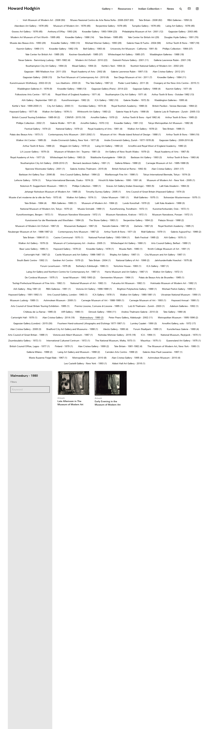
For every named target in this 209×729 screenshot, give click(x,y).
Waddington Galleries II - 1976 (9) (34, 88)
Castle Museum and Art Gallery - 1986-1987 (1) (79, 254)
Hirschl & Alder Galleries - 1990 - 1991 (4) (120, 180)
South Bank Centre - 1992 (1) (32, 260)
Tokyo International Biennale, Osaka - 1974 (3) (69, 180)
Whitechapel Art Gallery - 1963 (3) (67, 157)
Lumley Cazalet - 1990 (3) (143, 323)
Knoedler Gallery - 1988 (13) (71, 88)
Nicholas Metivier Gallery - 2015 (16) (117, 335)
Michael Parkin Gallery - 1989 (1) (179, 289)
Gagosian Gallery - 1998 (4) (147, 88)
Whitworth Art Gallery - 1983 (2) (94, 111)
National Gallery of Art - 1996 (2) (132, 260)
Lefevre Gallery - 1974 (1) (27, 180)
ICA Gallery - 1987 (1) (157, 266)
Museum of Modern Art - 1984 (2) (99, 203)
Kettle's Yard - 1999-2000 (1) (27, 106)
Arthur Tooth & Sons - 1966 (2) (39, 146)
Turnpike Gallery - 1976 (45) (146, 26)
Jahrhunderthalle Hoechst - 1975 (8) (173, 260)
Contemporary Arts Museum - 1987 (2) (78, 231)
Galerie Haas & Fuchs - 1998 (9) (132, 111)
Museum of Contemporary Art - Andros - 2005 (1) (79, 243)
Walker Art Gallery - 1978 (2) (142, 128)
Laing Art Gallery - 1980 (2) (109, 146)
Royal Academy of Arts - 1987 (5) (172, 151)
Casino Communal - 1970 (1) (68, 237)
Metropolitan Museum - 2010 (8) (89, 357)
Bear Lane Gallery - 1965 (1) (33, 249)
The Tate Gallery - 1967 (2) (99, 83)
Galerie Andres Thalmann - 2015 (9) (88, 169)
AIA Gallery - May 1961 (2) (27, 289)
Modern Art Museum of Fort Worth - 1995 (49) (35, 37)
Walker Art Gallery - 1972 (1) (168, 271)
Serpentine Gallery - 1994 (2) (138, 220)
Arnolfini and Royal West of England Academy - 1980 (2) (157, 146)
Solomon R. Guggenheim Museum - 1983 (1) (43, 186)
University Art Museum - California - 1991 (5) (133, 48)
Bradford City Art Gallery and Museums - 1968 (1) (72, 329)
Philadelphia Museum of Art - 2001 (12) (142, 31)
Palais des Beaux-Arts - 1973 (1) (26, 134)
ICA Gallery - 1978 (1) (104, 294)
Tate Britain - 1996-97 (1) (35, 237)
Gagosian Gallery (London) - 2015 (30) (32, 323)
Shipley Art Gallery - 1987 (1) (124, 254)
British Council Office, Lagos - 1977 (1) (30, 346)
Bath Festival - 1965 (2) (147, 237)
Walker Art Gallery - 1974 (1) (81, 197)
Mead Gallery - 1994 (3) (84, 66)
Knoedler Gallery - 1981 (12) (128, 123)
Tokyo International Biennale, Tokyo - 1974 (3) (166, 174)
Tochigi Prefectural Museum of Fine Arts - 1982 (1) (38, 283)
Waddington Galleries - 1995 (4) (170, 100)
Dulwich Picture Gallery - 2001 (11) (131, 60)
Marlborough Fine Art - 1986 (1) (121, 174)
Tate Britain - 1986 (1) (173, 128)
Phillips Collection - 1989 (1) (86, 186)
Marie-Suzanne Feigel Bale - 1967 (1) (48, 357)
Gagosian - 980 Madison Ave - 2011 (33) (45, 71)
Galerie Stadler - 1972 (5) (136, 100)
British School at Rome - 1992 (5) (129, 169)
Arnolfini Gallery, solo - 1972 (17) (179, 323)
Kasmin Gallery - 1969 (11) (30, 48)
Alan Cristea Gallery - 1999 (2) (93, 346)
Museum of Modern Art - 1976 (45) (71, 26)
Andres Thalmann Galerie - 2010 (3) (139, 311)
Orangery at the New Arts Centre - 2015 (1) (176, 83)
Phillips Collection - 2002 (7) (30, 123)
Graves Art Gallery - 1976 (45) (27, 31)
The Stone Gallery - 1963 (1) (103, 220)
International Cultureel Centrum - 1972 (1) (68, 340)
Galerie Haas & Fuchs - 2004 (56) (144, 43)
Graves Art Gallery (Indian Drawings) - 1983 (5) (130, 186)
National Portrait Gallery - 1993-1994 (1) (109, 237)
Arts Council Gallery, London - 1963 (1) (67, 294)
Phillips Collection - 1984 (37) (177, 48)
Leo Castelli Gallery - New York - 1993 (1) (85, 363)
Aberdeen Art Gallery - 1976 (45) (31, 26)
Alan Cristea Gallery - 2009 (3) (25, 329)
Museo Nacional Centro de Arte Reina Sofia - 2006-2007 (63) (102, 20)
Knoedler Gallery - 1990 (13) (65, 43)
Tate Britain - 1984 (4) (35, 203)
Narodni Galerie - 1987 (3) (115, 226)
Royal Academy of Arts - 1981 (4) (105, 128)
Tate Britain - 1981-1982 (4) (128, 346)
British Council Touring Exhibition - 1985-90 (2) (36, 117)
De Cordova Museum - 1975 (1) (41, 277)
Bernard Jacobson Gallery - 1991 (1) (91, 163)
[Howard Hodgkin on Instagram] (197, 9)
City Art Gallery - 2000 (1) (60, 106)
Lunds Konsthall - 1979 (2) (136, 203)
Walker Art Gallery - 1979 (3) (33, 243)
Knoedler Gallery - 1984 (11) (171, 77)
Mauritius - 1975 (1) (151, 340)
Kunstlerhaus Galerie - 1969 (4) (183, 329)
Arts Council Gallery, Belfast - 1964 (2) (80, 174)
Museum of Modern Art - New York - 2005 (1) (171, 180)
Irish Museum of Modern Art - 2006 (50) (44, 20)
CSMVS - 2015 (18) (75, 117)
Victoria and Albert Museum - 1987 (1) (73, 335)
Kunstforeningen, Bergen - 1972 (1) (34, 214)
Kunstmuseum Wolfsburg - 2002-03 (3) (30, 83)
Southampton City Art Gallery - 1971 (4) (125, 94)
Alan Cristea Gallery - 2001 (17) (168, 169)
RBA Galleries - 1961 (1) (58, 289)
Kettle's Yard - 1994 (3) (113, 66)
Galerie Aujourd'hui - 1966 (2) (186, 231)
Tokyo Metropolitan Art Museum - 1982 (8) (170, 123)
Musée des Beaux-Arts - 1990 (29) (28, 43)
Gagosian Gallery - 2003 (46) (182, 31)
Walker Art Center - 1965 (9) (31, 140)
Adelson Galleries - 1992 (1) (184, 306)
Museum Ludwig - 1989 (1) (24, 300)
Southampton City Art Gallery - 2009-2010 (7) (44, 163)
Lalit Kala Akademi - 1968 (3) (170, 203)
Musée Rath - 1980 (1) (130, 249)
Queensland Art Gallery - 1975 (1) (183, 340)
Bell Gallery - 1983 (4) (94, 48)
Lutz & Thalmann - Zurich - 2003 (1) (146, 306)
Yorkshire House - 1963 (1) (127, 266)
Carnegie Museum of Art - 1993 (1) (147, 300)
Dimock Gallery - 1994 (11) (102, 311)
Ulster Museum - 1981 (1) (115, 197)
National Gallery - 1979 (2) (69, 128)
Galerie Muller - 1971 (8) (62, 123)
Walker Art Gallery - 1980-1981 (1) (138, 294)
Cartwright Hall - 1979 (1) (24, 317)
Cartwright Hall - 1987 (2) (37, 254)
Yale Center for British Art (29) (143, 37)
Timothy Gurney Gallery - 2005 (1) (103, 191)
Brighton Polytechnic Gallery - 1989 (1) (137, 289)
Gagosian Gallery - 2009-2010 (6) (176, 140)
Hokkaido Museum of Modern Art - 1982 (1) (173, 283)
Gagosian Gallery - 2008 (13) (37, 77)
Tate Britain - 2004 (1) (100, 260)
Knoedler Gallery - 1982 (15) (63, 48)
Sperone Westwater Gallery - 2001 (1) (45, 169)
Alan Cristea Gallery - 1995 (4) (127, 357)
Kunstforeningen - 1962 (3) (75, 100)
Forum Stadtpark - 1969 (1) (147, 329)
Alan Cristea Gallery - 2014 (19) (58, 317)
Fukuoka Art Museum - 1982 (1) (128, 283)
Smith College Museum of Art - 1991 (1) (169, 249)
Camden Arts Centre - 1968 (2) (121, 352)
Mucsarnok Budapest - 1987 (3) (80, 226)
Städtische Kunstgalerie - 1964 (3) (108, 157)
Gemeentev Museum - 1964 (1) (117, 277)
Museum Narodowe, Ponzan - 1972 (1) (172, 214)
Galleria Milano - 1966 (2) (128, 163)
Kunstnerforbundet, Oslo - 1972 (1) (171, 209)
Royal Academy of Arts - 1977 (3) (27, 157)
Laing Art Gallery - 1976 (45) (180, 26)
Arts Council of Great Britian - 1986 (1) (28, 335)
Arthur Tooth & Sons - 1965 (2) (181, 117)
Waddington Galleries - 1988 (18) (167, 54)
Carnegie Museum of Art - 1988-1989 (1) (102, 300)
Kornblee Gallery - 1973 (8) (92, 106)
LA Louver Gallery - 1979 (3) (34, 151)
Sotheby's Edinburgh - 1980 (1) (92, 266)
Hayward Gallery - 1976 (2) (67, 249)
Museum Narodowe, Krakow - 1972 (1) (126, 214)
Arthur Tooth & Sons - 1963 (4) (183, 157)
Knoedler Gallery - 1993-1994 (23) (99, 31)
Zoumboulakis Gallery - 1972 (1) (24, 340)
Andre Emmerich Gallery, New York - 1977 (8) (75, 140)
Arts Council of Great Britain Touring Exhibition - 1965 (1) (40, 306)
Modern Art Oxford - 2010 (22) (91, 60)
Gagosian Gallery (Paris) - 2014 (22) (109, 88)
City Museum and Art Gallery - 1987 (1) (165, 254)
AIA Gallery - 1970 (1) (175, 237)
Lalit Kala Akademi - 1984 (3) (174, 186)
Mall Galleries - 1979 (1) (153, 231)
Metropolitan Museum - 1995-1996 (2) (178, 317)
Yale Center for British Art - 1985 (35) (44, 54)
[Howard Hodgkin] (24, 8)
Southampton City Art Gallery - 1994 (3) (46, 66)
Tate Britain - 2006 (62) (150, 20)
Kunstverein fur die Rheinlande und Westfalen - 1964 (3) (54, 220)
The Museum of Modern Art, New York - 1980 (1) (173, 346)
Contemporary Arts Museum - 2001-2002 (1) (71, 134)
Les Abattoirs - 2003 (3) (68, 83)
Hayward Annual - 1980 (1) (185, 300)
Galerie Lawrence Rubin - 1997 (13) (129, 71)
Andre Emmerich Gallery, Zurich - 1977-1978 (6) (129, 140)
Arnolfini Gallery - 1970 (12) (94, 123)
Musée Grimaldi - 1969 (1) (91, 209)
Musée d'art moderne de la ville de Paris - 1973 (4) (35, 197)
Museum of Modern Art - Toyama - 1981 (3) (77, 151)
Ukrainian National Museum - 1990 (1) (181, 294)
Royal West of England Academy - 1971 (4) (77, 94)
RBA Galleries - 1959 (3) (179, 20)
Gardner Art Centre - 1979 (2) (68, 260)
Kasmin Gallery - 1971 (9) (179, 88)
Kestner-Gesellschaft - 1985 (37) (86, 54)
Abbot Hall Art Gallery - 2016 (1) (128, 363)
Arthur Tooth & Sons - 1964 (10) (182, 134)
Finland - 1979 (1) (64, 346)
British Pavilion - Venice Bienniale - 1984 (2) (174, 106)
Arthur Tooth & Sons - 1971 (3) (120, 231)
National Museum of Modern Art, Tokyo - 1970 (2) (46, 209)
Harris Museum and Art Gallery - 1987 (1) (126, 271)
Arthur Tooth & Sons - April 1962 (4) (141, 117)
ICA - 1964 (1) (148, 335)
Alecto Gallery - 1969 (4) (115, 329)
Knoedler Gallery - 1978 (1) (100, 249)
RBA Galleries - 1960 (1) (64, 203)
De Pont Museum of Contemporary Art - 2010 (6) (83, 77)
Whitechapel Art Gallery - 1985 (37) (126, 54)
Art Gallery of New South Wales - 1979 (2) (127, 151)
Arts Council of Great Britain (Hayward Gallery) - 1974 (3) (155, 191)
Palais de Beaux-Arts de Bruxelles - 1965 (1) (161, 277)
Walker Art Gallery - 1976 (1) (57, 111)
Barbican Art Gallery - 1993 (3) (146, 157)
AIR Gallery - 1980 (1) (72, 311)
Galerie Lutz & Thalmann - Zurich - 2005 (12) (177, 111)
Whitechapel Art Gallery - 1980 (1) (128, 243)
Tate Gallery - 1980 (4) (174, 311)
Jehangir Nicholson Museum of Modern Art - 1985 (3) (52, 191)
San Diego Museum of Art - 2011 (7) (133, 77)
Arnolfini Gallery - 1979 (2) (104, 117)
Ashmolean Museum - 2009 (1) (60, 300)
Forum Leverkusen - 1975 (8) (55, 266)
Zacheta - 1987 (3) (143, 226)
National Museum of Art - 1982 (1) (88, 283)
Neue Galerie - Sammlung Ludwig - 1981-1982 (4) (44, 60)
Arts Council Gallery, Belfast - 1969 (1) (171, 243)
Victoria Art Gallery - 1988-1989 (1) (94, 289)
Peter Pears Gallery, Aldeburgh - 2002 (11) (131, 317)
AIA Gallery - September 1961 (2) (39, 100)
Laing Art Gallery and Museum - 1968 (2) (79, 352)
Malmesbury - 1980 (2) (92, 317)
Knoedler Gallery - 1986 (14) (79, 37)
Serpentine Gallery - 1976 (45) (111, 26)
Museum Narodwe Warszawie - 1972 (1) (79, 214)
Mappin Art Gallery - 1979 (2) (75, 146)
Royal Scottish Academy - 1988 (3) (129, 106)
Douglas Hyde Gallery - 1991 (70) (181, 37)
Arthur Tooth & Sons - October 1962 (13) (173, 94)
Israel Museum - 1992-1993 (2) (79, 277)
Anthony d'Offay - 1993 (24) (62, 31)
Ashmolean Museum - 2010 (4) (164, 357)
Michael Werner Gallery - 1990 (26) (103, 43)
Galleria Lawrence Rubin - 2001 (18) (172, 60)
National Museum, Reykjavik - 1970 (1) (181, 335)
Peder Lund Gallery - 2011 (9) (133, 83)
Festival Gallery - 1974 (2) (37, 128)
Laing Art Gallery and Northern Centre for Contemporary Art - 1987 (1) (63, 271)
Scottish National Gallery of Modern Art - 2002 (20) (156, 66)
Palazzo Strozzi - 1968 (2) (171, 220)
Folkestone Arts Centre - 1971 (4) (32, 94)
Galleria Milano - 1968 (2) (39, 352)
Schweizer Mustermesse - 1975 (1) (182, 197)
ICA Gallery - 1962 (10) (106, 100)
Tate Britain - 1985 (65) (111, 37)
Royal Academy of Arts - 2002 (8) (88, 71)
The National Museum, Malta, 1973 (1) (115, 340)
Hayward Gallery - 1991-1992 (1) (25, 294)
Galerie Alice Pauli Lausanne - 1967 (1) (162, 352)
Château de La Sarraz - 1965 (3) (39, 311)
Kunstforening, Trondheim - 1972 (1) (128, 209)
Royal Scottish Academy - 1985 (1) (176, 226)
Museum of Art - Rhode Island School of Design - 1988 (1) (130, 134)
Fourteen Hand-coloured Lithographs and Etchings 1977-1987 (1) (91, 323)
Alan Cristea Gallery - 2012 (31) (169, 71)
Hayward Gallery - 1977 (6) (23, 111)
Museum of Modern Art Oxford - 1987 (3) (37, 226)
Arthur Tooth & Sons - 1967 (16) (182, 43)
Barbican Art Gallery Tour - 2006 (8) (37, 174)
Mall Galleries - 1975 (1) (146, 197)
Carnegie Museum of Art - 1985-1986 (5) (167, 163)
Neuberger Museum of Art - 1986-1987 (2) (30, 231)
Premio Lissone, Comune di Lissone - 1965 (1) (99, 306)
